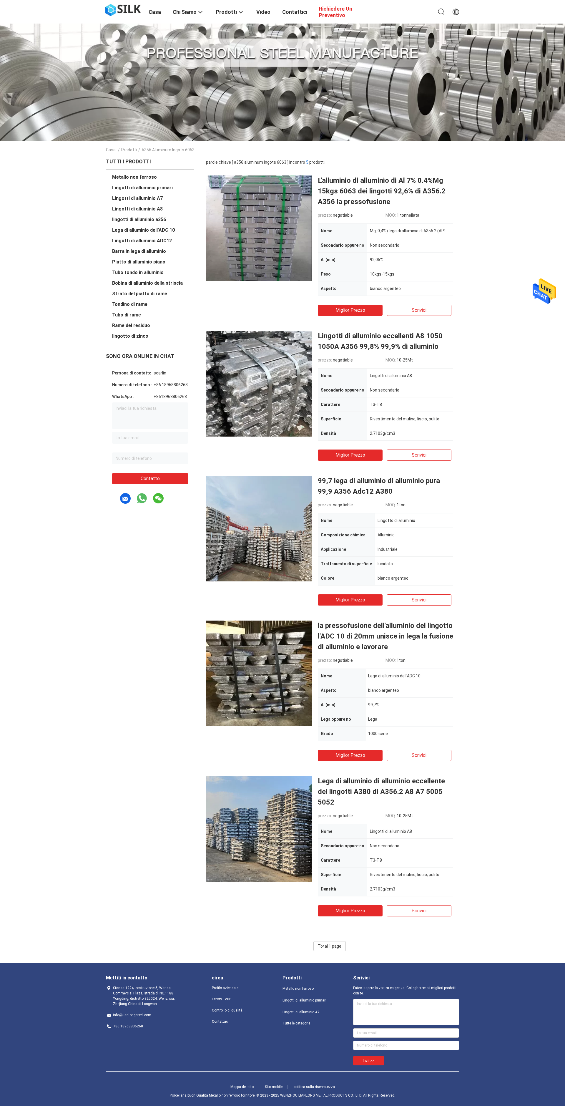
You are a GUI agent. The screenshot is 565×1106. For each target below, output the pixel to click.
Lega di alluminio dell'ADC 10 (143, 230)
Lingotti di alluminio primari (142, 187)
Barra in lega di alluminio (139, 251)
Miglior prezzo (350, 310)
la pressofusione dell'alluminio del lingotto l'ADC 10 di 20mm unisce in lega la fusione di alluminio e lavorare (385, 636)
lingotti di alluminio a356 (139, 219)
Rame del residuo (131, 325)
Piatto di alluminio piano (138, 262)
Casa (111, 149)
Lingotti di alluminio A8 (137, 209)
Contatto (150, 478)
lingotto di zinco (130, 336)
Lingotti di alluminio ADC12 (142, 240)
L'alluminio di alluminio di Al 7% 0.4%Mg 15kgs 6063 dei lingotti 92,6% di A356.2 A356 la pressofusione (382, 191)
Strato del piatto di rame (139, 293)
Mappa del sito (242, 1087)
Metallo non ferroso (134, 177)
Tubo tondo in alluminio (138, 272)
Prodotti (129, 149)
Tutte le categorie (296, 1023)
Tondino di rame (129, 304)
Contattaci (220, 1021)
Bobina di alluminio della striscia (147, 283)
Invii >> (368, 1061)
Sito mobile (273, 1087)
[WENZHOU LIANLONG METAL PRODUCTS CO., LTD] (124, 9)
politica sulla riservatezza (314, 1087)
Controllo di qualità (227, 1010)
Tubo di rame (126, 315)
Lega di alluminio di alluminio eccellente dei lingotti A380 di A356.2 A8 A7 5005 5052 (381, 791)
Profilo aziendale (225, 988)
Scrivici (419, 310)
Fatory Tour (221, 999)
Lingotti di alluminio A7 (137, 198)
